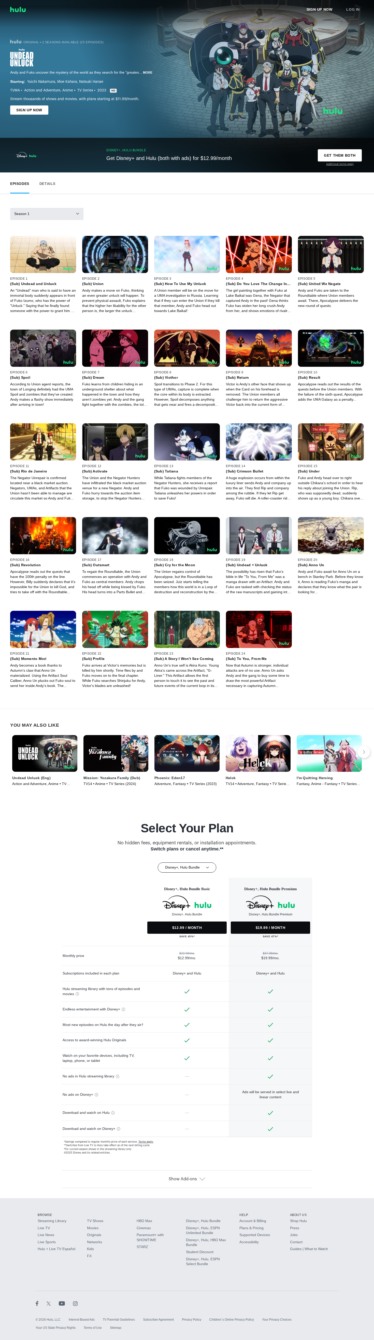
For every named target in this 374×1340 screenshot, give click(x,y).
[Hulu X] (53, 1303)
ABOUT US (298, 1215)
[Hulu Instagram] (75, 1303)
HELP (243, 1215)
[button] (19, 182)
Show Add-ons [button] (183, 1179)
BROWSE (45, 1215)
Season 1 (22, 214)
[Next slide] (364, 752)
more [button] (148, 72)
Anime (67, 90)
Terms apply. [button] (145, 1142)
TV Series (85, 90)
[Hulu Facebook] (41, 1303)
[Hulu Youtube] (66, 1303)
